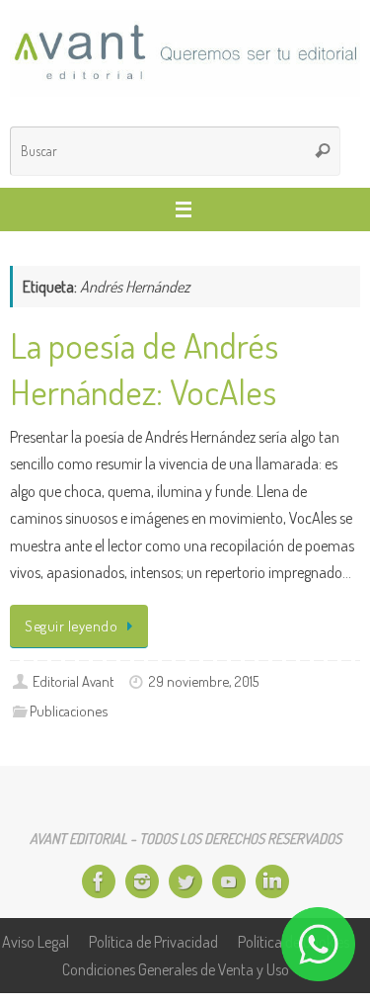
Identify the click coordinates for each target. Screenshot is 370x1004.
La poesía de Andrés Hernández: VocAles (144, 368)
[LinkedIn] (272, 881)
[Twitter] (185, 881)
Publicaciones (69, 710)
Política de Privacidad (153, 941)
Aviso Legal (35, 941)
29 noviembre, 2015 (204, 681)
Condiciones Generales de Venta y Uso (175, 969)
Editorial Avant (73, 681)
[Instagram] (142, 881)
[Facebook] (98, 881)
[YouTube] (229, 881)
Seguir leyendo (71, 625)
